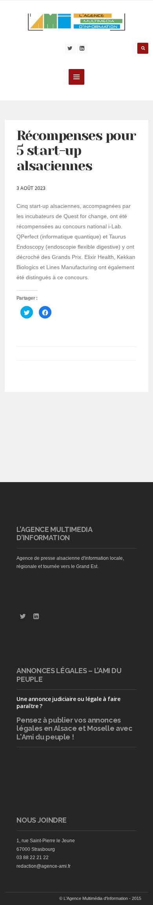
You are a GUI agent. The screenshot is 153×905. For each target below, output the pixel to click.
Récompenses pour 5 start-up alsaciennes (76, 150)
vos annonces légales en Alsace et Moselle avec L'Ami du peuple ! (74, 728)
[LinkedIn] (81, 48)
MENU (76, 77)
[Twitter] (70, 48)
